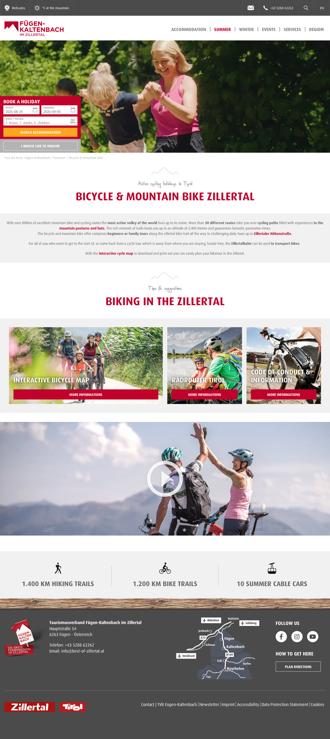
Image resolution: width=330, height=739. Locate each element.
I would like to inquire (40, 146)
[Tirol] (72, 707)
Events (269, 29)
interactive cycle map (116, 253)
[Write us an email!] (251, 8)
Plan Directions (298, 666)
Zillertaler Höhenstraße (272, 233)
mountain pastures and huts (81, 228)
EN (322, 8)
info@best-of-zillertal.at (82, 650)
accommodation (188, 29)
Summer (222, 29)
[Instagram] (297, 636)
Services (292, 29)
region (316, 29)
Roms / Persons (14, 118)
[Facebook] (281, 636)
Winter (246, 29)
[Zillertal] (29, 707)
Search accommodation (40, 132)
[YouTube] (312, 636)
